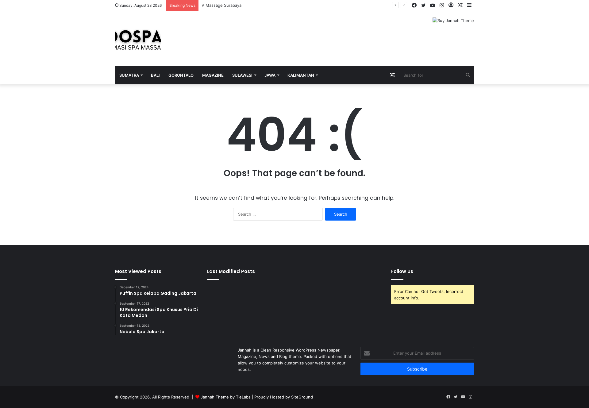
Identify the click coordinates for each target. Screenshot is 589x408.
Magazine (213, 75)
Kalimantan (300, 75)
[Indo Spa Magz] (138, 39)
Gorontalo (181, 75)
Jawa (269, 75)
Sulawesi (242, 75)
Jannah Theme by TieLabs (226, 397)
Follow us (402, 271)
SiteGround (302, 397)
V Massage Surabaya (221, 5)
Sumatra (129, 75)
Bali (155, 75)
